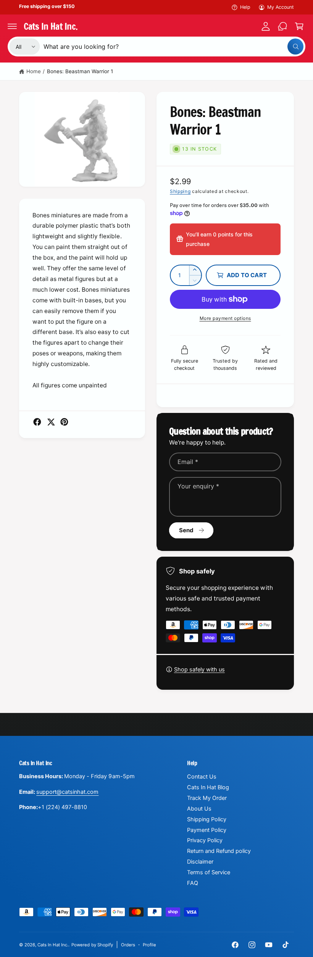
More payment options (225, 318)
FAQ (192, 883)
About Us (199, 808)
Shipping (180, 191)
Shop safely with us (199, 669)
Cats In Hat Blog (208, 787)
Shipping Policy (206, 819)
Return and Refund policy (219, 851)
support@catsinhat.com (67, 791)
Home (33, 71)
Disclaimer (200, 861)
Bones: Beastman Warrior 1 (80, 71)
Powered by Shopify (92, 944)
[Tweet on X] (51, 422)
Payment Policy (206, 830)
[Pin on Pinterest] (64, 422)
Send (186, 530)
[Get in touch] (282, 26)
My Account (280, 7)
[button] (12, 26)
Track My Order (207, 798)
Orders (128, 944)
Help (245, 7)
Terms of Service (208, 872)
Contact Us (201, 776)
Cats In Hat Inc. (52, 944)
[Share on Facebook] (37, 422)
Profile (149, 944)
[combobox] (173, 46)
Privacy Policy (205, 840)
